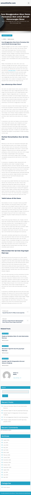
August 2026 (6, 440)
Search (4, 387)
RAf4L (4, 39)
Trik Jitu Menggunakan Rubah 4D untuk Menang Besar (15, 417)
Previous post (5, 311)
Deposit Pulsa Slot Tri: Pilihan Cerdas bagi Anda (13, 312)
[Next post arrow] (27, 320)
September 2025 (7, 467)
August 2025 (6, 469)
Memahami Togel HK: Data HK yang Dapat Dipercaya (15, 410)
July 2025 (5, 472)
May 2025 (5, 477)
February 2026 (6, 455)
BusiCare (21, 493)
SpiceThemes (27, 493)
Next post (4, 318)
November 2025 (7, 462)
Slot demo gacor (12, 70)
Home (3, 21)
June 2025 (5, 474)
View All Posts (16, 377)
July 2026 (5, 442)
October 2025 (6, 464)
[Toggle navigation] (28, 3)
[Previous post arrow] (27, 312)
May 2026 (5, 447)
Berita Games (11, 39)
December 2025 (7, 459)
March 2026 (6, 452)
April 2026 (5, 450)
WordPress (12, 493)
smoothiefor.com (8, 3)
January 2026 (6, 457)
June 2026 (5, 445)
